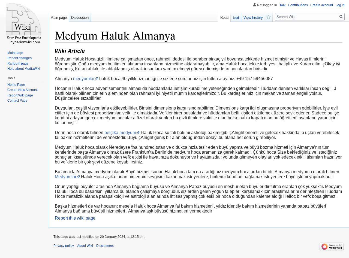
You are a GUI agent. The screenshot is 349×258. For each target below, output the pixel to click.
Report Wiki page (20, 95)
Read (224, 18)
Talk (282, 5)
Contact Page (17, 100)
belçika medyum (120, 132)
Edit (236, 18)
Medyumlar (65, 176)
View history (253, 18)
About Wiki (85, 246)
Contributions (298, 5)
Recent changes (19, 58)
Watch (269, 16)
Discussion (80, 18)
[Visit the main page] (24, 22)
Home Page (16, 85)
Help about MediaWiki (23, 69)
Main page (58, 18)
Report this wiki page (75, 218)
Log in (340, 5)
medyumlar (84, 78)
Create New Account (22, 90)
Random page (18, 63)
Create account (321, 5)
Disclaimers (105, 246)
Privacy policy (63, 246)
